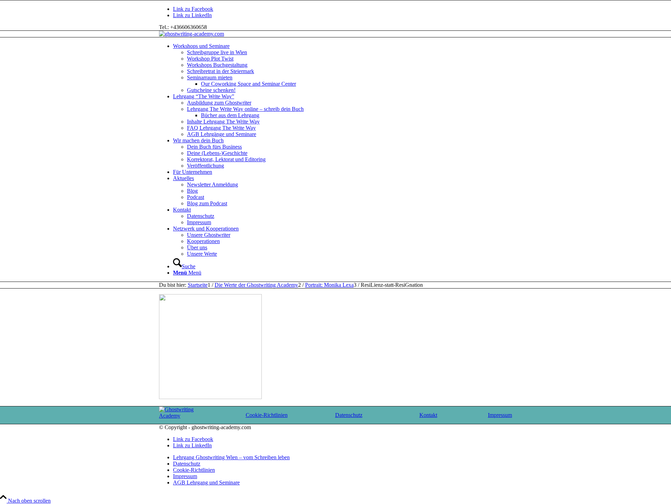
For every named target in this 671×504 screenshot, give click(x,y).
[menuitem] (342, 68)
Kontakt (428, 415)
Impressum (500, 415)
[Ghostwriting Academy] (186, 416)
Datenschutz (348, 415)
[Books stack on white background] (191, 34)
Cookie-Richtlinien (267, 415)
